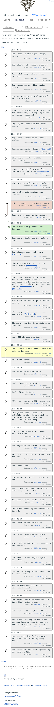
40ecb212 (37, 90)
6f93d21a (37, 186)
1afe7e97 (37, 79)
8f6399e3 (37, 537)
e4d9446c (37, 562)
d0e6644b (37, 576)
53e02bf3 (37, 654)
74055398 (37, 151)
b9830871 (37, 436)
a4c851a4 (37, 525)
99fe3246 (37, 590)
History (19, 20)
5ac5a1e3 (37, 117)
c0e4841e (37, 374)
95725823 (37, 493)
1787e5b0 (37, 268)
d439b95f (37, 257)
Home (6, 685)
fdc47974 (37, 217)
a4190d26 (37, 468)
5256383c (37, 448)
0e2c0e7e (37, 386)
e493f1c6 (37, 174)
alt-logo (47, 207)
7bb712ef (37, 305)
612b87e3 (37, 58)
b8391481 (37, 353)
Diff (20, 27)
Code (31, 20)
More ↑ (4, 47)
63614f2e (37, 548)
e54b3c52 (37, 163)
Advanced (9, 27)
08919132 (37, 339)
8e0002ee (37, 482)
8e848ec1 (37, 604)
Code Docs (44, 20)
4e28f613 (37, 243)
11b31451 (37, 502)
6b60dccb (37, 316)
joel (49, 58)
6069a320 (37, 613)
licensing (46, 233)
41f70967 (37, 101)
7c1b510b (37, 362)
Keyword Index (24, 685)
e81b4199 (37, 291)
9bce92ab (37, 128)
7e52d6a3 (37, 422)
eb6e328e (37, 231)
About (7, 20)
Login (51, 1)
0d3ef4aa (37, 459)
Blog (13, 685)
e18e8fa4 (37, 395)
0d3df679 (37, 403)
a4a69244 (37, 67)
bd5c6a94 (37, 513)
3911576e (37, 627)
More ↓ (4, 662)
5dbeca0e (37, 197)
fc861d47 (37, 328)
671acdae (37, 206)
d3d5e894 (37, 143)
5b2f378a (37, 643)
